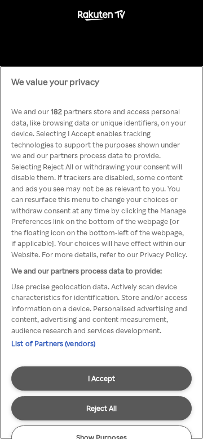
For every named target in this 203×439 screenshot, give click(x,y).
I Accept (101, 378)
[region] (101, 252)
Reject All (101, 408)
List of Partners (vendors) (53, 343)
